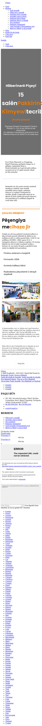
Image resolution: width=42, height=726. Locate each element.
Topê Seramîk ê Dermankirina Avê (22, 26)
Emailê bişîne (5, 433)
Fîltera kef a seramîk (17, 12)
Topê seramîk (14, 10)
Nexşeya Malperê (20, 375)
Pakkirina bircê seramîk (18, 14)
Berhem (8, 8)
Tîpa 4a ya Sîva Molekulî (26, 379)
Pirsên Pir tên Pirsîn (12, 32)
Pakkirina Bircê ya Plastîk (19, 20)
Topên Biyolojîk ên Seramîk (11, 377)
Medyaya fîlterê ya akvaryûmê (20, 28)
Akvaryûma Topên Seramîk (10, 381)
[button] (21, 363)
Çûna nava (9, 34)
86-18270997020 (11, 404)
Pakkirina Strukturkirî (17, 24)
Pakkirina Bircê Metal (17, 18)
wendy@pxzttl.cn (11, 408)
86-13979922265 (25, 404)
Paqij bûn (8, 36)
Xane (7, 6)
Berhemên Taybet (7, 375)
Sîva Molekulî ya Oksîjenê (30, 381)
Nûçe (7, 30)
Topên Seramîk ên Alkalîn (31, 377)
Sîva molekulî (15, 22)
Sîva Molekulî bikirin (8, 379)
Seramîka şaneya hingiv (18, 16)
